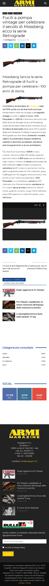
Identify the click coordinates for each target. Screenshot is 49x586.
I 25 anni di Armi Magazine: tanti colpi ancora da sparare (13, 268)
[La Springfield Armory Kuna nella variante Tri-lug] (9, 316)
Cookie (21, 583)
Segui (24, 389)
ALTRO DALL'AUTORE (14, 283)
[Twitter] (10, 45)
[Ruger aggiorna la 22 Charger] (9, 292)
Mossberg (33, 106)
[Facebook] (5, 45)
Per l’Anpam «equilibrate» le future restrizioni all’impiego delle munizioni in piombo (29, 305)
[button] (4, 3)
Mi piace (10, 389)
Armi (17, 9)
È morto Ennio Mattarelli (28, 508)
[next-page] (8, 326)
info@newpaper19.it (29, 461)
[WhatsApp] (16, 45)
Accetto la (9, 547)
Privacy (28, 583)
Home (5, 9)
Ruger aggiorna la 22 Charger (30, 290)
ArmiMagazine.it (10, 40)
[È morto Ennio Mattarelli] (9, 511)
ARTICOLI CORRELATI (14, 280)
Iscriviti (39, 389)
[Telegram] (33, 45)
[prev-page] (4, 326)
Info (43, 580)
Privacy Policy (19, 547)
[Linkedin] (22, 45)
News (11, 9)
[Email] (28, 45)
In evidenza (17, 13)
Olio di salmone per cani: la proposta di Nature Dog (35, 267)
